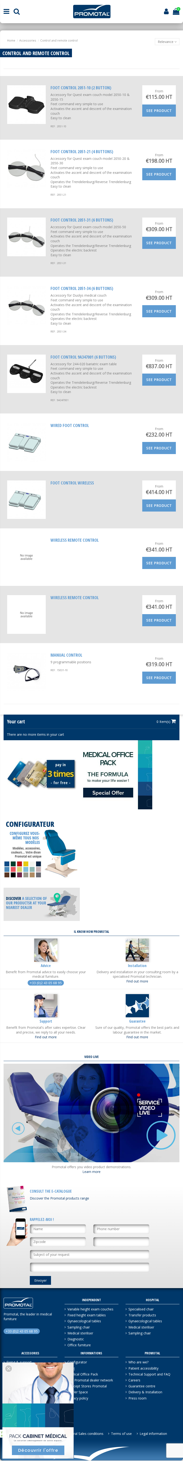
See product (159, 110)
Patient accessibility (143, 1368)
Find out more (137, 981)
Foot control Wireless (72, 483)
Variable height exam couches (90, 1309)
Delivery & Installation (145, 1392)
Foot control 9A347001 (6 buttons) (83, 357)
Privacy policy (77, 1398)
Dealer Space (77, 1392)
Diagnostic (75, 1339)
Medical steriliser (80, 1333)
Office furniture (79, 1345)
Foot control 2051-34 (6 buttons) (82, 288)
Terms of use (121, 1433)
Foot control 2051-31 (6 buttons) (82, 220)
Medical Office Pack (82, 1374)
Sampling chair (78, 1327)
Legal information (153, 1433)
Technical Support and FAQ (149, 1374)
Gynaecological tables (84, 1321)
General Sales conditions (84, 1433)
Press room (137, 1398)
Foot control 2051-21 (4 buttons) (82, 151)
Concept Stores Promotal (87, 1386)
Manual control (66, 655)
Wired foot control (70, 425)
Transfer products (142, 1315)
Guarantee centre (141, 1386)
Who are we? (138, 1362)
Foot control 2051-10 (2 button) (81, 87)
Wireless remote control (75, 540)
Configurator (77, 1362)
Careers (134, 1380)
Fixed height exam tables (86, 1315)
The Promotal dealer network (90, 1380)
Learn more (91, 1171)
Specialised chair (141, 1309)
